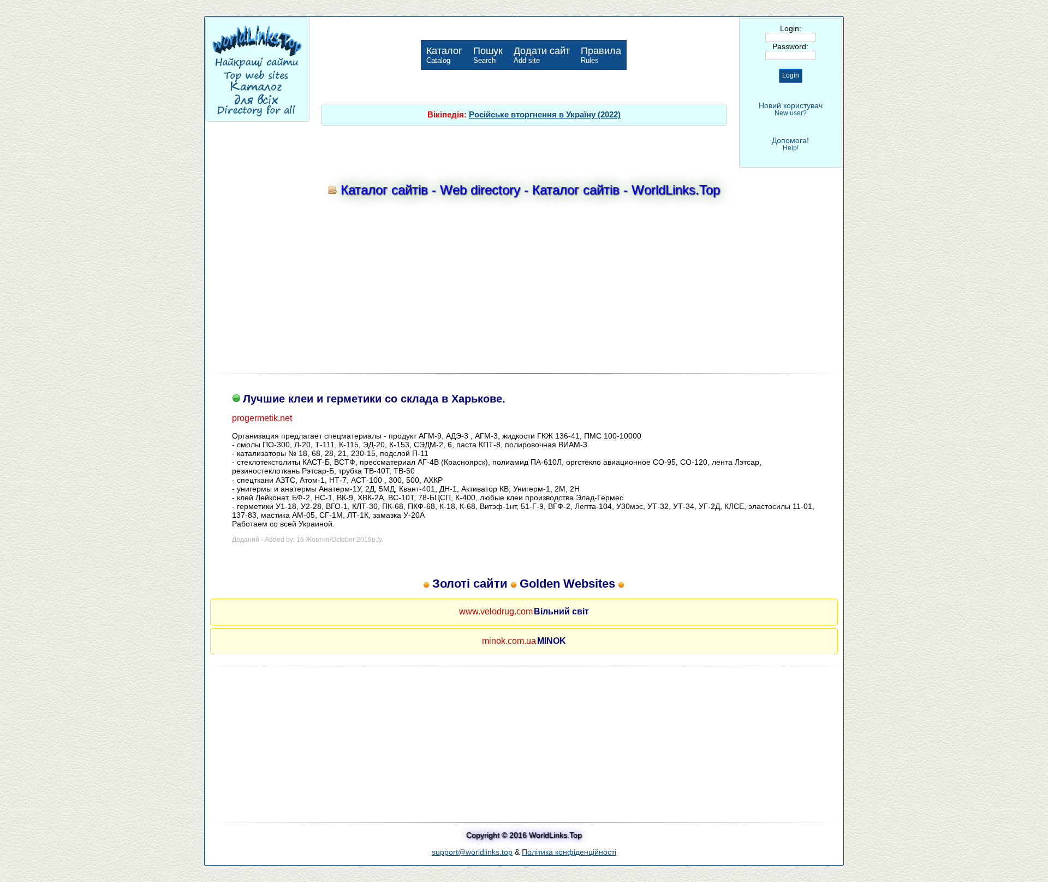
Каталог (444, 54)
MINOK (551, 641)
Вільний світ (561, 611)
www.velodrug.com (496, 611)
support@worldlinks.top (472, 852)
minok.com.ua (509, 641)
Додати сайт (542, 54)
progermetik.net (262, 418)
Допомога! (790, 144)
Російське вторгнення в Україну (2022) (545, 114)
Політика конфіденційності (569, 852)
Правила (601, 54)
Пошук (488, 54)
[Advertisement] (524, 287)
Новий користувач (791, 109)
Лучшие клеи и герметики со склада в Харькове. (374, 399)
